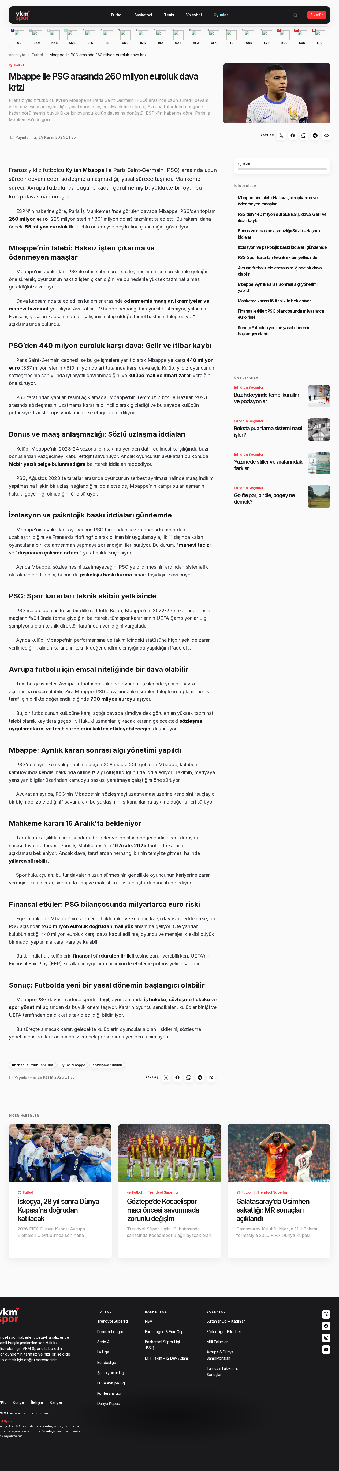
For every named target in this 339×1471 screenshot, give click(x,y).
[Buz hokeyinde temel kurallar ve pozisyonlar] (319, 396)
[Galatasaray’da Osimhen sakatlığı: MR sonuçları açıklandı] (279, 1153)
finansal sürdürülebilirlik (32, 1065)
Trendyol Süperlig (163, 1192)
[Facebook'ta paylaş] (292, 135)
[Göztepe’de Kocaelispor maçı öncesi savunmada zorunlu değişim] (169, 1153)
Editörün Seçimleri (249, 387)
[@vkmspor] (326, 1314)
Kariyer (56, 1402)
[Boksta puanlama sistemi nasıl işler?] (319, 429)
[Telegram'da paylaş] (315, 135)
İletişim (37, 1402)
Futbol (37, 54)
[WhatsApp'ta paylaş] (304, 135)
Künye (18, 1402)
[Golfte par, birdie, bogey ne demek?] (319, 496)
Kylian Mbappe (73, 1065)
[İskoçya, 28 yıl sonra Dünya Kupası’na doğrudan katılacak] (60, 1153)
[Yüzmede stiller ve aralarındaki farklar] (319, 463)
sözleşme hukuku (107, 1065)
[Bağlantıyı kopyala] (326, 135)
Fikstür (316, 15)
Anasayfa (17, 54)
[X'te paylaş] (281, 135)
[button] (295, 15)
